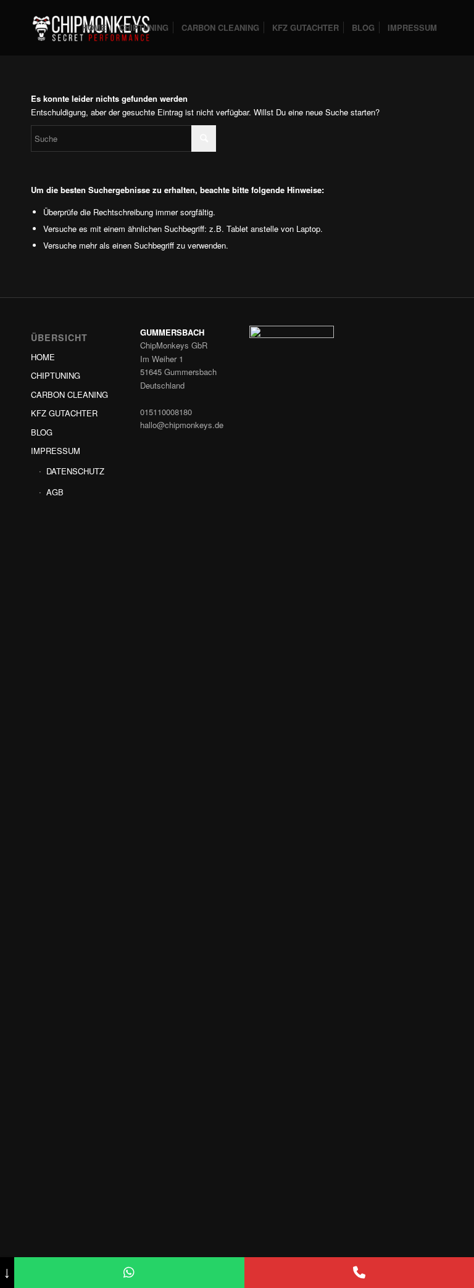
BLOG (41, 432)
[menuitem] (94, 28)
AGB (55, 492)
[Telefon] (359, 1272)
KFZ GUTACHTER (64, 413)
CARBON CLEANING (69, 394)
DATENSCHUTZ (75, 471)
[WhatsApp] (129, 1272)
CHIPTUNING (55, 375)
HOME (43, 357)
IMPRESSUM (55, 450)
